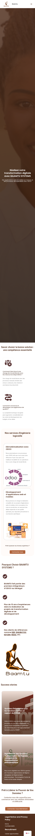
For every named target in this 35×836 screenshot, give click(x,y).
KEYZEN (7, 634)
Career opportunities (11, 834)
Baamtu (15, 4)
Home (7, 824)
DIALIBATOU (21, 632)
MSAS (13, 634)
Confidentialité (10, 826)
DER (13, 632)
